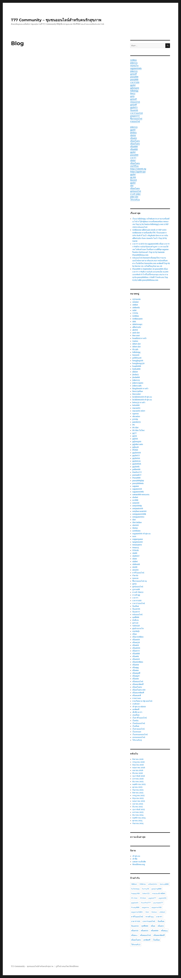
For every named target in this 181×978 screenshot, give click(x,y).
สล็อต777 (136, 651)
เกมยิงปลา (136, 704)
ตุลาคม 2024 (137, 820)
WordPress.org (138, 864)
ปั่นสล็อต (135, 606)
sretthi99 (136, 531)
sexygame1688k (139, 514)
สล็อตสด (135, 679)
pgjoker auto (137, 444)
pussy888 (134, 77)
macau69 (136, 408)
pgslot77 (134, 107)
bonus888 (164, 884)
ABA (134, 321)
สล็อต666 (136, 648)
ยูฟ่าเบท (135, 623)
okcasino (136, 416)
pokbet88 (136, 469)
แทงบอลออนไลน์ (138, 737)
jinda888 (136, 377)
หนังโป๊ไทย (134, 166)
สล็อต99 (135, 665)
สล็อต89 (135, 656)
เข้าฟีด (134, 859)
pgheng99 (134, 88)
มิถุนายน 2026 (138, 765)
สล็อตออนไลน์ (137, 681)
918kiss (133, 60)
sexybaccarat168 (139, 511)
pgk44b (135, 447)
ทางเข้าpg (136, 595)
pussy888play (138, 481)
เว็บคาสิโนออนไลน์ (139, 718)
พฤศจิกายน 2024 (139, 818)
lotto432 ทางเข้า (138, 402)
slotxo (133, 160)
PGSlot (135, 450)
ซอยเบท (135, 578)
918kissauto (137, 319)
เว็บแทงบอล (136, 732)
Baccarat (136, 335)
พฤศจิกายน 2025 (139, 784)
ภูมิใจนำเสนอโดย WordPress (67, 966)
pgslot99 (136, 458)
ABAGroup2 (137, 324)
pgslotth (136, 467)
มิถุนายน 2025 (138, 798)
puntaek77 (136, 475)
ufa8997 (136, 556)
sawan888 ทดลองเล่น (140, 494)
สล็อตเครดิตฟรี (138, 684)
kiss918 (133, 180)
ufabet (135, 561)
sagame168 (137, 489)
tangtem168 (137, 542)
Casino (135, 341)
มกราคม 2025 (138, 812)
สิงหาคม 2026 (138, 759)
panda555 (136, 422)
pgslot (133, 85)
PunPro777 (137, 472)
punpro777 (135, 116)
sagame (135, 486)
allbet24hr (136, 327)
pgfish (135, 439)
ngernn (135, 414)
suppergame (137, 539)
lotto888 (136, 405)
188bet (135, 305)
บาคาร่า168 (134, 82)
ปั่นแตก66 (134, 110)
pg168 (132, 130)
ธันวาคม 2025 (138, 781)
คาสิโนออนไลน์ (138, 573)
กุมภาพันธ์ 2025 (138, 809)
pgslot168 (136, 453)
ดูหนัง (132, 96)
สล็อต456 (136, 642)
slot (131, 186)
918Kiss (135, 316)
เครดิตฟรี (135, 709)
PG (133, 425)
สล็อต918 (136, 659)
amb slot (136, 333)
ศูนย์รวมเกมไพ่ (138, 628)
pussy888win (138, 483)
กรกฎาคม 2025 (138, 795)
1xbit (134, 310)
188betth (136, 308)
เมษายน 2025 (137, 804)
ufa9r (134, 559)
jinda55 (133, 133)
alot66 (135, 330)
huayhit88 (136, 366)
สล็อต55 (161, 926)
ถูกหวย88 (136, 589)
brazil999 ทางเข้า (139, 338)
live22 (132, 93)
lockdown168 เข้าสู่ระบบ (142, 397)
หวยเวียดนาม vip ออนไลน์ (142, 701)
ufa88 (134, 553)
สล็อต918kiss (137, 662)
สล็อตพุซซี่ (136, 673)
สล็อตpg (135, 667)
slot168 (135, 525)
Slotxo (135, 528)
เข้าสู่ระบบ (136, 856)
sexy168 (135, 503)
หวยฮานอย (136, 698)
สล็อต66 (133, 138)
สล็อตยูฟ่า (136, 676)
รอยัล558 (136, 626)
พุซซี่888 (135, 617)
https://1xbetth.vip (138, 169)
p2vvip (135, 419)
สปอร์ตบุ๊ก (136, 631)
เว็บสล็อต (135, 726)
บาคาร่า (133, 158)
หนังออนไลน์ (135, 102)
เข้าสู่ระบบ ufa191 (139, 706)
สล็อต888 (134, 146)
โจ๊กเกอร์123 (135, 199)
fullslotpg (134, 91)
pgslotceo (136, 461)
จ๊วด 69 (135, 575)
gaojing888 (156, 889)
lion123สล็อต (137, 391)
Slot (134, 520)
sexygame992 (138, 517)
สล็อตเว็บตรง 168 (138, 690)
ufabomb (136, 564)
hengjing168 (137, 361)
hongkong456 (138, 363)
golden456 (137, 358)
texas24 (135, 547)
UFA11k (135, 550)
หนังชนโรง (134, 66)
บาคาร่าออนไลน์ (136, 113)
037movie (136, 299)
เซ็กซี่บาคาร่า (137, 712)
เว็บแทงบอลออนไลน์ (140, 734)
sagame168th (136, 68)
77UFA (135, 313)
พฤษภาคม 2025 (138, 801)
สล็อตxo (135, 670)
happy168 (135, 893)
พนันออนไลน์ (137, 614)
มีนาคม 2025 (137, 807)
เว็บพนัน (135, 720)
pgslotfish (136, 464)
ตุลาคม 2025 (137, 787)
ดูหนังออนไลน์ (135, 191)
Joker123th (137, 386)
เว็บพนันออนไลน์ (138, 723)
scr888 (135, 500)
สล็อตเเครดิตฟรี (138, 693)
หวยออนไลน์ (135, 121)
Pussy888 (136, 478)
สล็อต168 (136, 640)
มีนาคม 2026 (137, 773)
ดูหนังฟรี (133, 74)
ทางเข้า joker (135, 194)
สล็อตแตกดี (136, 695)
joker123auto (137, 383)
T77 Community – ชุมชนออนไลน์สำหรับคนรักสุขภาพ (56, 20)
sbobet (135, 497)
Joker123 (136, 380)
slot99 (133, 135)
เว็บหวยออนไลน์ (138, 729)
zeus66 (135, 570)
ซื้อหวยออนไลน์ (136, 119)
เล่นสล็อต (135, 715)
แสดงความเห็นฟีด (139, 862)
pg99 (134, 436)
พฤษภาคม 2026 (138, 767)
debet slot (136, 344)
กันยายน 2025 (138, 790)
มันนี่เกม (135, 620)
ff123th (135, 349)
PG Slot (135, 427)
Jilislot (135, 372)
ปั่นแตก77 (136, 612)
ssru (134, 536)
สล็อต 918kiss (138, 637)
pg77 (134, 433)
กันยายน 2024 (138, 823)
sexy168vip (137, 506)
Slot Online (137, 522)
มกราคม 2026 (138, 779)
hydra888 (136, 369)
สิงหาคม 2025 (137, 793)
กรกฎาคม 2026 (138, 762)
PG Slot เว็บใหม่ (138, 430)
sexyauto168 (137, 508)
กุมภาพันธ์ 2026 (138, 776)
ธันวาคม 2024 (138, 815)
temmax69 (137, 545)
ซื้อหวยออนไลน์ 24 (139, 581)
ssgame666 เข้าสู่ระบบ (141, 534)
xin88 (134, 567)
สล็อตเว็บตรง (135, 141)
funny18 (135, 355)
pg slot (133, 177)
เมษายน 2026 (137, 770)
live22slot (136, 394)
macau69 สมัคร (138, 411)
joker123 (133, 63)
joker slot (134, 197)
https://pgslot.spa (137, 172)
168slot (135, 302)
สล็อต (134, 634)
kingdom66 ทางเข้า (140, 388)
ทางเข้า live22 (137, 592)
